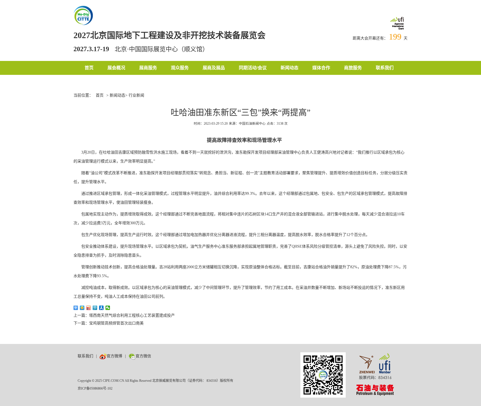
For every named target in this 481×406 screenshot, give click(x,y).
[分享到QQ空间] (82, 308)
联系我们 (385, 67)
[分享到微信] (107, 308)
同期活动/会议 (253, 67)
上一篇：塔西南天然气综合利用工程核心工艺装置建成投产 (124, 315)
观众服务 (180, 67)
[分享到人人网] (101, 308)
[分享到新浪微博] (88, 308)
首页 (89, 67)
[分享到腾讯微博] (95, 308)
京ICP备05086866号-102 (95, 388)
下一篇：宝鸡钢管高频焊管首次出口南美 (108, 323)
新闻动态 (289, 67)
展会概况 (116, 67)
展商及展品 (214, 67)
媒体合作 (321, 67)
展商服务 (148, 67)
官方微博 (114, 356)
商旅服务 (353, 67)
